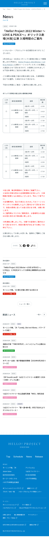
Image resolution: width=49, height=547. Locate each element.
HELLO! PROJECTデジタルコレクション (31, 508)
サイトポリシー (33, 515)
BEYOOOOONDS (9, 475)
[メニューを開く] (45, 3)
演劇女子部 (32, 525)
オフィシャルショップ (9, 505)
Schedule (18, 456)
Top (8, 456)
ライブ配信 (25, 505)
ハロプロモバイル (8, 508)
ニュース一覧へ (24, 304)
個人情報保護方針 (19, 515)
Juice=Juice (7, 471)
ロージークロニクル (10, 478)
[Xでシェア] (20, 246)
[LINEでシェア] (28, 245)
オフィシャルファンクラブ (12, 488)
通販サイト (31, 488)
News (29, 456)
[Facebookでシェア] (24, 245)
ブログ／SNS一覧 (9, 492)
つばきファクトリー (32, 471)
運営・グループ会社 (9, 518)
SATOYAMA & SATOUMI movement (13, 525)
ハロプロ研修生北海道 (11, 482)
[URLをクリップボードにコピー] (33, 245)
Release (39, 456)
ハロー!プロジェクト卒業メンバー (30, 492)
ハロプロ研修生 (31, 478)
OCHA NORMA (30, 475)
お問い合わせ (7, 515)
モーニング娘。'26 (9, 467)
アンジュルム (30, 467)
